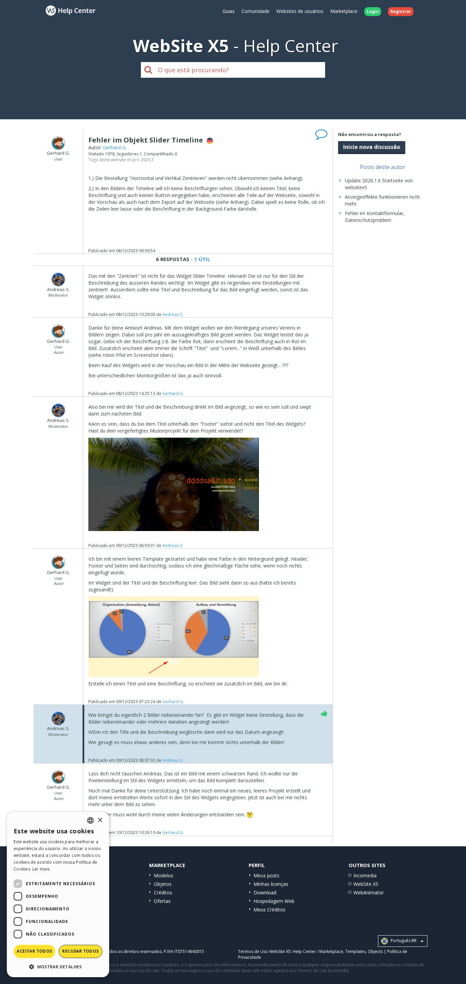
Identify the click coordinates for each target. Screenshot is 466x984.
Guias (228, 11)
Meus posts (266, 875)
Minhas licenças (270, 884)
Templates (355, 951)
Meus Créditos (269, 909)
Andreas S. (172, 314)
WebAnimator (368, 892)
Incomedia (365, 875)
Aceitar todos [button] (34, 951)
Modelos (163, 875)
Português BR (403, 940)
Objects (375, 951)
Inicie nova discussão (371, 147)
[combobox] (90, 820)
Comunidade (256, 11)
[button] (58, 966)
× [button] (99, 820)
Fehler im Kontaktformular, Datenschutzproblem (375, 216)
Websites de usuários (299, 11)
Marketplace (344, 11)
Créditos (163, 892)
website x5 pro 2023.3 (132, 160)
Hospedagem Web (273, 901)
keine (105, 160)
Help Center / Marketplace (318, 951)
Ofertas (162, 901)
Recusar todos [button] (80, 951)
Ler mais (40, 869)
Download (264, 892)
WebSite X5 (365, 884)
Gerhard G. (115, 147)
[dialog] (58, 894)
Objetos (163, 884)
